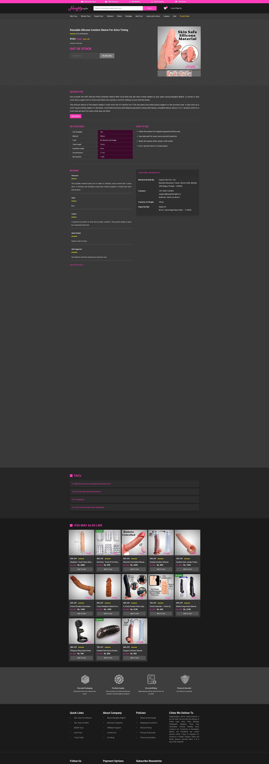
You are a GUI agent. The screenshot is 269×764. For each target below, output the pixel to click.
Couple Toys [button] (98, 16)
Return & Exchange (148, 718)
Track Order (79, 737)
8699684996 (135, 2)
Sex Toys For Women (83, 718)
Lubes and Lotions (153, 16)
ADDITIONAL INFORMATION (149, 173)
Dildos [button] (119, 16)
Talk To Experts (159, 2)
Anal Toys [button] (139, 16)
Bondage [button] (128, 16)
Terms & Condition (148, 737)
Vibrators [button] (110, 16)
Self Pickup (182, 2)
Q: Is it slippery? (78, 499)
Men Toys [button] (73, 16)
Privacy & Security (147, 733)
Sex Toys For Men (81, 723)
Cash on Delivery (90, 2)
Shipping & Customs (148, 723)
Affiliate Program (114, 728)
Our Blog (110, 737)
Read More (76, 116)
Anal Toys (78, 733)
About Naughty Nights (116, 718)
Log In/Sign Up (176, 8)
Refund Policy (146, 728)
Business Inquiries (115, 723)
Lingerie (166, 16)
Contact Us (111, 733)
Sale (174, 16)
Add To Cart (81, 569)
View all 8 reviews (76, 265)
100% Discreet (113, 2)
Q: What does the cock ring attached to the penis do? (91, 484)
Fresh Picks (184, 16)
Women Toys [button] (85, 16)
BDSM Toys (79, 728)
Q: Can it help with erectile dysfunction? (86, 492)
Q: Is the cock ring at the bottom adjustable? (88, 507)
